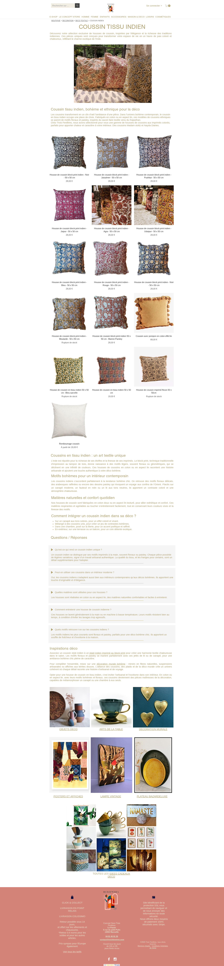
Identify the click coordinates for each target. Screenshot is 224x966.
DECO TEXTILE (81, 21)
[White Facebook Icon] (109, 959)
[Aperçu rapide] (69, 151)
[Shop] (72, 897)
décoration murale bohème (111, 664)
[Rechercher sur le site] (77, 5)
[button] (168, 6)
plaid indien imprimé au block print (107, 653)
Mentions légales (144, 946)
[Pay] (153, 897)
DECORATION (67, 21)
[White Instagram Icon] (115, 959)
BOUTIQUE (55, 21)
